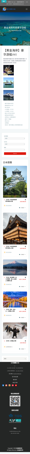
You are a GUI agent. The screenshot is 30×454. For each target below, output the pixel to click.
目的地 (5, 141)
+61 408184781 (19, 367)
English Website (17, 373)
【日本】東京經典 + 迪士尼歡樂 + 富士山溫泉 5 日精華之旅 (11, 279)
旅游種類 (6, 136)
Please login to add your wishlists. (4, 200)
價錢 (5, 147)
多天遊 (22, 207)
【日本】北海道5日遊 (11, 341)
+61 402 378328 (19, 370)
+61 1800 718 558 (11, 367)
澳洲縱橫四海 (19, 448)
